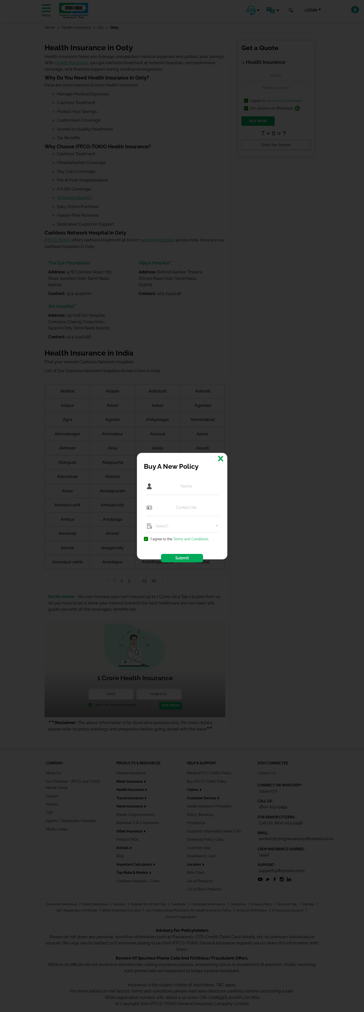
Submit (182, 558)
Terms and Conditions (190, 539)
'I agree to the (179, 539)
